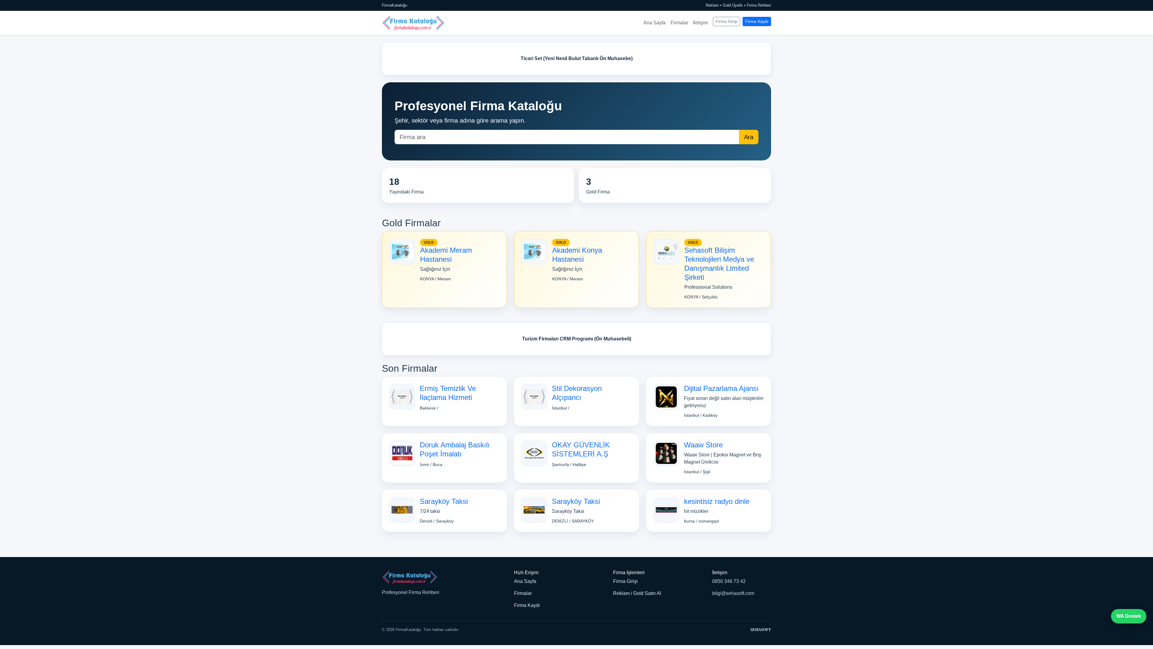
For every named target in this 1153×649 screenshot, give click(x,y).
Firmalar (679, 22)
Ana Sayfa (654, 22)
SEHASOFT (760, 629)
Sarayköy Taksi (444, 501)
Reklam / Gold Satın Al (637, 593)
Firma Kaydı (756, 21)
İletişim (700, 22)
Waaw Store (703, 445)
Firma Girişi (726, 21)
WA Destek (1128, 616)
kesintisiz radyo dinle (716, 501)
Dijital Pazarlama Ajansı (721, 388)
